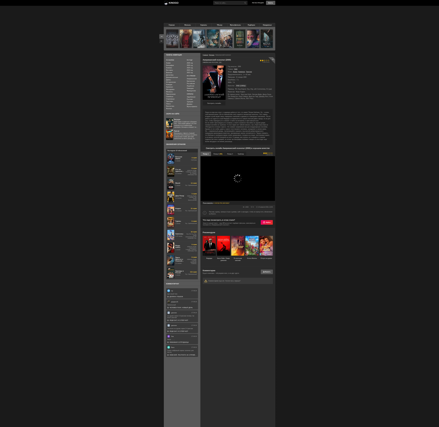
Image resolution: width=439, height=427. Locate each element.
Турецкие (190, 102)
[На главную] (171, 3)
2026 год (190, 63)
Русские (190, 99)
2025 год (190, 65)
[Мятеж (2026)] (199, 38)
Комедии (169, 84)
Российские (191, 83)
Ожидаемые (267, 25)
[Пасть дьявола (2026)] (267, 38)
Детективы (169, 75)
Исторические (171, 82)
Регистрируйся (208, 203)
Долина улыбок (176, 296)
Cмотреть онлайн (214, 103)
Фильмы (187, 25)
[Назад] (161, 41)
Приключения (170, 94)
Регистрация (258, 3)
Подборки (251, 25)
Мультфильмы (235, 25)
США (235, 69)
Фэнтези (169, 108)
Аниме (168, 63)
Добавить (267, 272)
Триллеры (169, 101)
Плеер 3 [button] (230, 154)
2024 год (190, 68)
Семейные (169, 96)
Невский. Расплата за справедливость (183, 355)
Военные (169, 72)
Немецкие (190, 88)
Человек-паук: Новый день (181, 307)
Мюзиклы (169, 92)
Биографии (170, 65)
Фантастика (170, 106)
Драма (235, 72)
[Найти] (245, 3)
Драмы (168, 80)
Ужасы (168, 104)
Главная (172, 25)
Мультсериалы (192, 106)
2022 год (190, 72)
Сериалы (203, 25)
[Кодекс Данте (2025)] (226, 38)
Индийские (190, 86)
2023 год (190, 70)
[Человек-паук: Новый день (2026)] (186, 38)
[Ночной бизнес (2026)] (253, 38)
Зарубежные (191, 97)
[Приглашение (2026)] (240, 38)
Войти (270, 3)
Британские (191, 81)
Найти (268, 222)
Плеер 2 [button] (217, 154)
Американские (192, 79)
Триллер (249, 72)
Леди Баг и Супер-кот (179, 320)
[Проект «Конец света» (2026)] (213, 38)
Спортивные (170, 99)
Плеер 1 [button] (206, 154)
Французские (191, 91)
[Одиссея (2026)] (172, 38)
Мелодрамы (170, 89)
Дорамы (189, 104)
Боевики (169, 68)
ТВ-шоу (219, 25)
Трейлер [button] (241, 154)
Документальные (172, 77)
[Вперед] (161, 36)
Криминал (241, 72)
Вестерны (169, 70)
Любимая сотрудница (179, 342)
